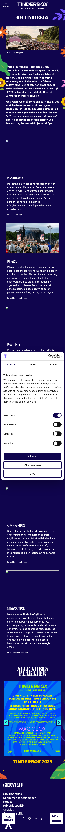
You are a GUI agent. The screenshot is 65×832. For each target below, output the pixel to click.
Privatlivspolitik (13, 805)
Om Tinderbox (12, 794)
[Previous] (6, 723)
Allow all (32, 456)
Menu (56, 816)
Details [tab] (32, 364)
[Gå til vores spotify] (35, 818)
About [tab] (53, 364)
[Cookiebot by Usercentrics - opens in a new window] (48, 356)
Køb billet (8, 818)
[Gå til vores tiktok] (42, 818)
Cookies (8, 809)
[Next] (59, 723)
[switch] (57, 424)
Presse (8, 802)
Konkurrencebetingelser (19, 798)
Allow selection (32, 465)
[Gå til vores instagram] (29, 818)
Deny (32, 473)
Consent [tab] (11, 364)
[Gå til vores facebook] (23, 818)
